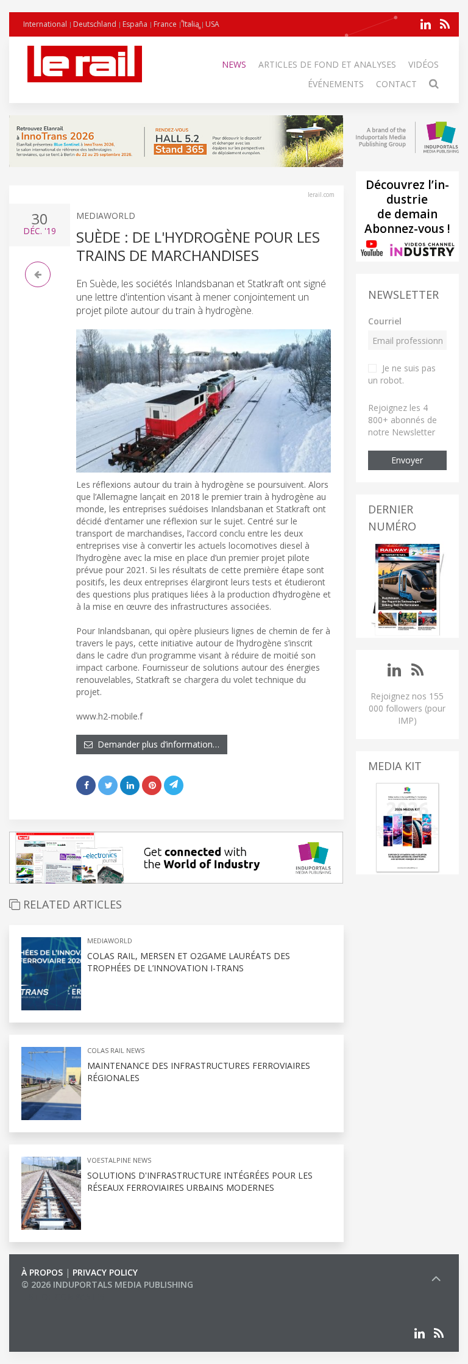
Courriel (385, 321)
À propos (42, 1272)
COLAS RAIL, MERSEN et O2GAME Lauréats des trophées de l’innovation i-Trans (188, 962)
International (45, 24)
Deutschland (94, 24)
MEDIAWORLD (105, 215)
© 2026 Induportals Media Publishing (107, 1284)
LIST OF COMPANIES (62, 1296)
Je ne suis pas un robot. (402, 374)
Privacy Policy (105, 1272)
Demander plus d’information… (156, 744)
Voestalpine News (119, 1160)
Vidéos (423, 64)
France (165, 24)
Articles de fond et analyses (327, 64)
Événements (336, 84)
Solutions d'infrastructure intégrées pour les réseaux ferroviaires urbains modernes (200, 1181)
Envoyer (407, 460)
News (234, 64)
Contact (396, 84)
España (134, 24)
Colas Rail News (115, 1050)
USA (212, 24)
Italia (191, 24)
